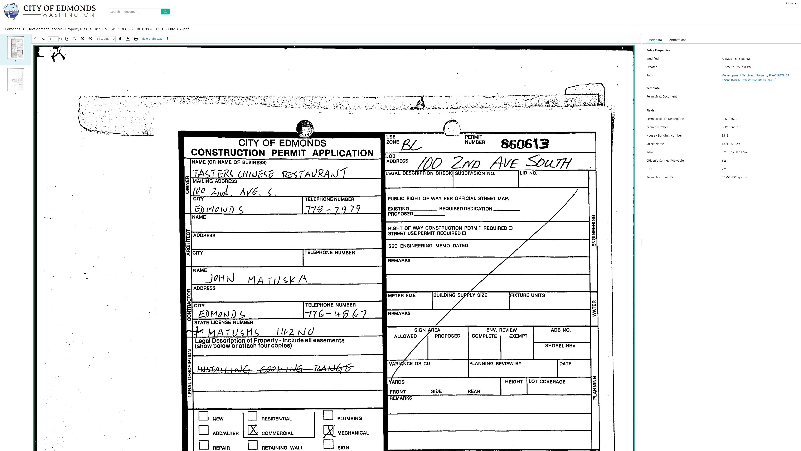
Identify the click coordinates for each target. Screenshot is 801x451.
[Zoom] (74, 38)
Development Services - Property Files (58, 29)
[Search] (165, 11)
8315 (126, 29)
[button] (15, 49)
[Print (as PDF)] (135, 38)
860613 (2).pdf (177, 29)
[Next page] (43, 38)
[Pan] (66, 38)
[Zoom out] (90, 38)
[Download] (127, 38)
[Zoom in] (82, 38)
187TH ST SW (105, 29)
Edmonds (13, 29)
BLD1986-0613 (148, 29)
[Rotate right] (119, 38)
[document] (721, 242)
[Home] (51, 12)
